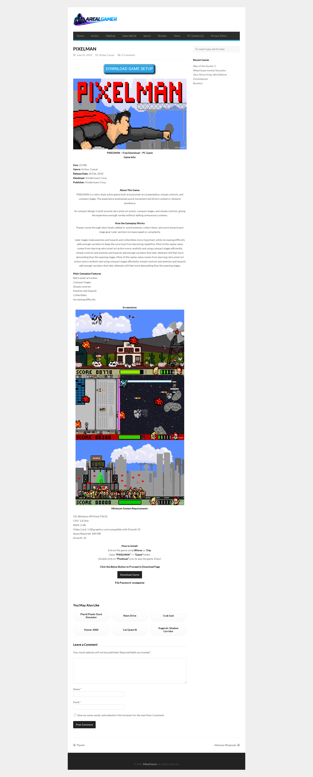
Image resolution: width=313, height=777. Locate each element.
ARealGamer (150, 764)
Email (77, 702)
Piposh (81, 745)
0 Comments (128, 55)
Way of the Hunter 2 (204, 66)
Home (80, 35)
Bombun (198, 83)
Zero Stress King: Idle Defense (210, 74)
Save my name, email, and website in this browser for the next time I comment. (120, 715)
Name (77, 689)
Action (95, 35)
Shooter (162, 35)
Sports (147, 35)
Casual (110, 55)
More (177, 35)
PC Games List (195, 35)
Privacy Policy (219, 35)
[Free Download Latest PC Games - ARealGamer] (95, 19)
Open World (129, 35)
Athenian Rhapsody (225, 745)
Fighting (110, 35)
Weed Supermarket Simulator (209, 70)
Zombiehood (200, 78)
